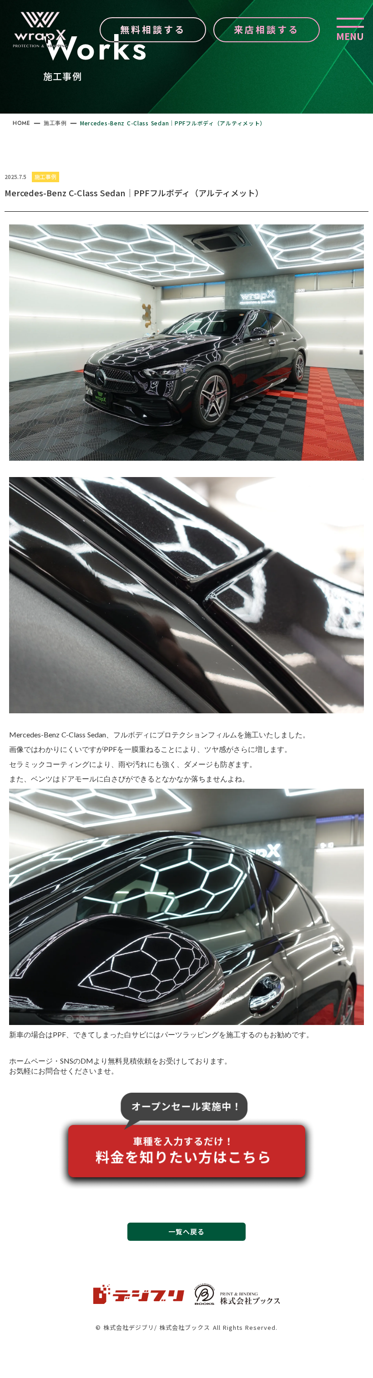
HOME (21, 123)
